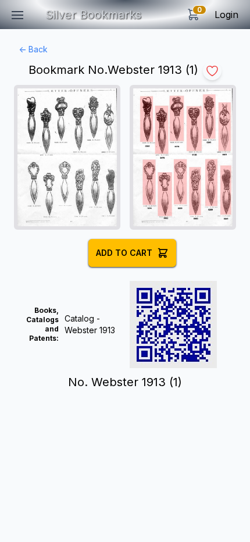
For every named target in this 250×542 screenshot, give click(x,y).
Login (226, 14)
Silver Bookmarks (93, 15)
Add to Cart (124, 253)
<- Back (33, 49)
